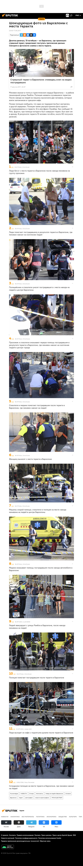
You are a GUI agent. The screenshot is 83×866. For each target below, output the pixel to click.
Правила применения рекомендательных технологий (20, 841)
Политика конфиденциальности (26, 838)
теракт (21, 797)
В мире (32, 793)
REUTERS (20, 782)
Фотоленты (39, 793)
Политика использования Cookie (49, 838)
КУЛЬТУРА (73, 817)
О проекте (4, 835)
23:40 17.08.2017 (15, 31)
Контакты (12, 835)
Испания (68, 793)
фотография (29, 797)
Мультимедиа (14, 793)
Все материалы (28, 817)
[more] (71, 87)
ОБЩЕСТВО (62, 817)
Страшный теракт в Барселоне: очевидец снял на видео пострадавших (41, 81)
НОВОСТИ (24, 793)
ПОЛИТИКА (40, 817)
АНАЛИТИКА (15, 817)
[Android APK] (7, 847)
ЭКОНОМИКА (51, 817)
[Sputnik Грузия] (10, 17)
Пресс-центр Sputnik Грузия (62, 835)
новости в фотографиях (42, 797)
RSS (74, 835)
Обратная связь (45, 841)
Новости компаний (7, 838)
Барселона (13, 797)
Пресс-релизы (46, 835)
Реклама (37, 835)
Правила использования (25, 835)
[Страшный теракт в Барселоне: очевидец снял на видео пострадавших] (41, 63)
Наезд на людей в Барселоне (54, 793)
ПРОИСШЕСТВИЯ (57, 797)
